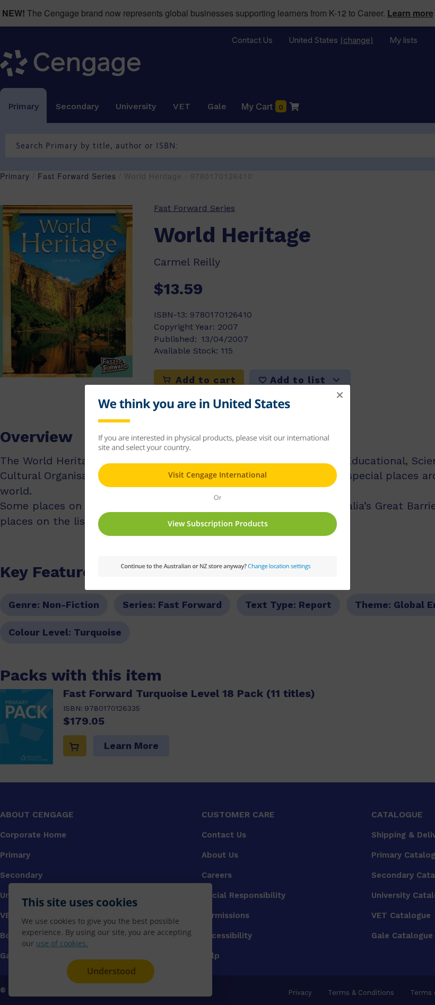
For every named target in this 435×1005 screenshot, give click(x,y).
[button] (339, 395)
